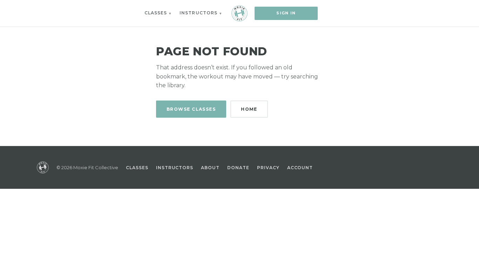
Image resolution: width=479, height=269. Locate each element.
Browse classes (191, 109)
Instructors (198, 12)
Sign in (286, 13)
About (210, 167)
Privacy (268, 167)
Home (249, 109)
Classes (155, 12)
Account (300, 167)
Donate (238, 167)
